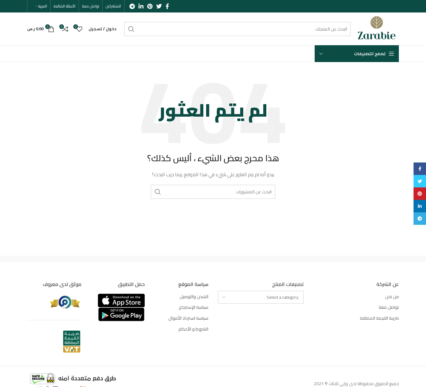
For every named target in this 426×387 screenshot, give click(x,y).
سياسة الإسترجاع (193, 307)
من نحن (392, 297)
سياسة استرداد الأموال (188, 318)
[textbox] (282, 297)
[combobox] (261, 297)
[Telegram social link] (132, 6)
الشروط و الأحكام (193, 329)
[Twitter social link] (159, 6)
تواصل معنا (389, 307)
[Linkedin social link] (141, 6)
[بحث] (131, 29)
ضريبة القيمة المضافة (379, 318)
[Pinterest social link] (149, 6)
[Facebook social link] (167, 6)
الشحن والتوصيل (194, 297)
